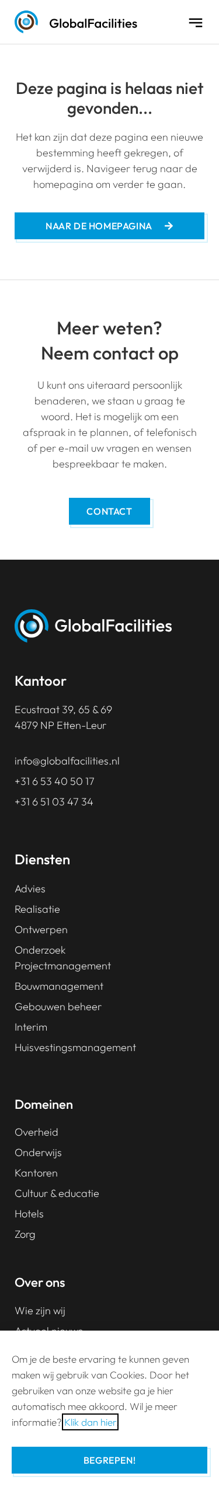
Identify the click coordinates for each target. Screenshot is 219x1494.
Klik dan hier (90, 1422)
